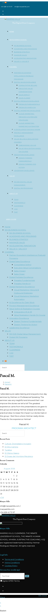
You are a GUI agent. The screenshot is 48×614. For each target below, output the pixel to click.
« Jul (2, 497)
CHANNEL (9, 252)
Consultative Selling (22, 265)
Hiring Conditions (12, 562)
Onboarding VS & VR (23, 312)
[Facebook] (5, 586)
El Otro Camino (11, 447)
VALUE (8, 331)
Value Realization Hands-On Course (29, 315)
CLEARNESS (14, 350)
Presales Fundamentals (24, 280)
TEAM (12, 343)
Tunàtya (8, 450)
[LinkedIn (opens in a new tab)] (5, 14)
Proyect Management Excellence (24, 306)
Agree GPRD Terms (11, 581)
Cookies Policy (11, 566)
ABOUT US (9, 340)
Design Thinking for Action (25, 324)
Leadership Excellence (19, 328)
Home (7, 227)
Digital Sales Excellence (19, 261)
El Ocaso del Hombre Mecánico (19, 456)
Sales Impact (20, 271)
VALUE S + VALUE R (18, 249)
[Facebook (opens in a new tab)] (5, 11)
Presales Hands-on (22, 283)
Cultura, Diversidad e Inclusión (18, 444)
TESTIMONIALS (16, 347)
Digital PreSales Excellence (21, 277)
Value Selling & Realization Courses (24, 309)
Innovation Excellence (19, 318)
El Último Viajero (12, 453)
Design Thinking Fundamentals (27, 321)
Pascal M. (8, 384)
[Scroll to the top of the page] (0, 599)
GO (27, 576)
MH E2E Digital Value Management (25, 334)
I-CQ (11, 353)
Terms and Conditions (14, 559)
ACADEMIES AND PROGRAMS (22, 236)
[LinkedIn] (5, 591)
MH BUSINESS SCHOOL (15, 230)
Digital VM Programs (18, 337)
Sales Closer (19, 274)
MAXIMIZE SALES (17, 242)
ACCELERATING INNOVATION (22, 246)
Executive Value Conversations (27, 268)
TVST (11, 356)
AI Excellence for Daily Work (21, 302)
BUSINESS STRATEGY (18, 239)
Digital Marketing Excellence (22, 287)
